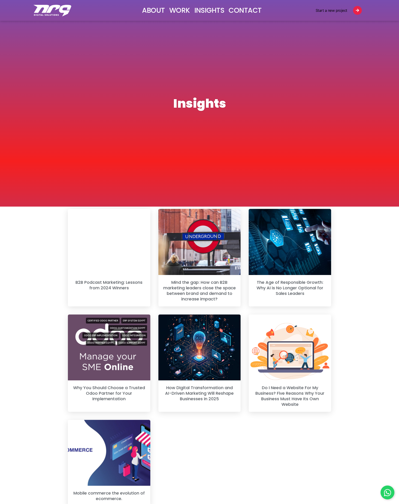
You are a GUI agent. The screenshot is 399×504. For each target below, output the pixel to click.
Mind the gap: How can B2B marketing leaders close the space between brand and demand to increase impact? (199, 290)
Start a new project (331, 10)
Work (179, 10)
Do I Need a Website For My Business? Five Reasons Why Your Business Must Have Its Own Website (289, 396)
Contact (245, 10)
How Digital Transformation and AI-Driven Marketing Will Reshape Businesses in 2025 (199, 393)
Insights (209, 10)
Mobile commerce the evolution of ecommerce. (109, 495)
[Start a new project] (357, 10)
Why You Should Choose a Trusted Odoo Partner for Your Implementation (109, 393)
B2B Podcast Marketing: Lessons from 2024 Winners (109, 285)
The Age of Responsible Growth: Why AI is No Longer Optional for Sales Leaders (290, 287)
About (153, 10)
